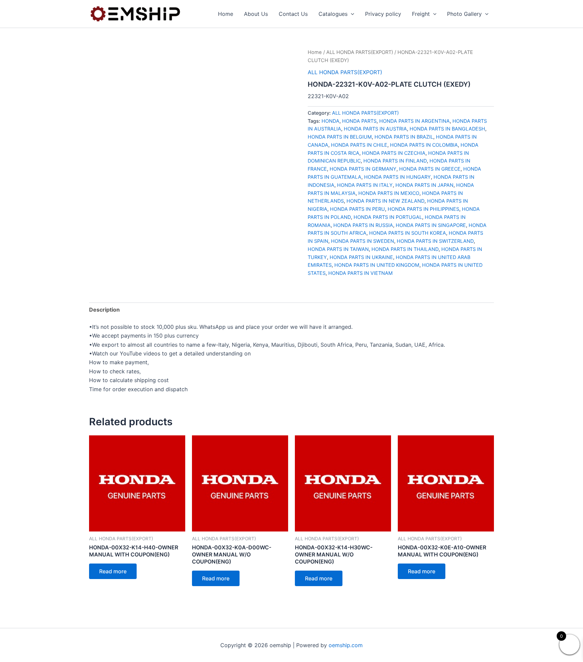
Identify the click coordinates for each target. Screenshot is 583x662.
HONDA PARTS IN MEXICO (388, 193)
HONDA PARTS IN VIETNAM (360, 273)
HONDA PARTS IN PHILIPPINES (423, 209)
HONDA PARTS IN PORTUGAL (388, 217)
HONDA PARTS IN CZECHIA (393, 153)
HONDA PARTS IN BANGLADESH (447, 129)
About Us (256, 13)
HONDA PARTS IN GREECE (430, 169)
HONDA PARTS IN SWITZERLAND (435, 241)
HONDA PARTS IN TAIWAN (338, 249)
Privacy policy (383, 13)
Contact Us (293, 13)
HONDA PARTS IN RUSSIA (363, 225)
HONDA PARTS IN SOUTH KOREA (407, 233)
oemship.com (346, 645)
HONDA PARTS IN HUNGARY (397, 177)
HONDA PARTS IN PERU (357, 209)
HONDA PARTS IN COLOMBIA (424, 145)
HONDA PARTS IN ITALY (365, 185)
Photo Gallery (464, 13)
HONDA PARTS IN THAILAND (405, 249)
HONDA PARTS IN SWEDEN (362, 241)
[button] (351, 13)
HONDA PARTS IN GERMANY (363, 169)
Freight (421, 13)
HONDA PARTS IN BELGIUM (340, 137)
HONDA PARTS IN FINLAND (395, 161)
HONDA (330, 121)
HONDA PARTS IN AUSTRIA (375, 129)
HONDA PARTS (359, 121)
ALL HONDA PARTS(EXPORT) (359, 52)
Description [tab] (104, 309)
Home (225, 13)
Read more (113, 571)
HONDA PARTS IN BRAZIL (403, 137)
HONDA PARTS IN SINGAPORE (431, 225)
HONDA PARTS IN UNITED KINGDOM (376, 265)
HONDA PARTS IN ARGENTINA (414, 121)
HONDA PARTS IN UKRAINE (361, 257)
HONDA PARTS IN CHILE (359, 145)
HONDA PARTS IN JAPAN (424, 185)
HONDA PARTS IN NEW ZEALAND (385, 201)
